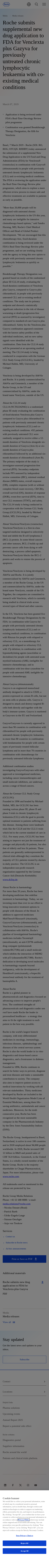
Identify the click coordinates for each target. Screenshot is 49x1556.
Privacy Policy (23, 1520)
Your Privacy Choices (24, 1536)
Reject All (24, 1543)
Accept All (24, 1551)
